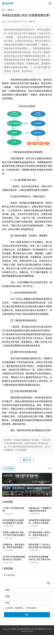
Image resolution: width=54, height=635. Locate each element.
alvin (4, 21)
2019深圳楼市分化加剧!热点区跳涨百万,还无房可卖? (14, 521)
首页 (3, 10)
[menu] (50, 3)
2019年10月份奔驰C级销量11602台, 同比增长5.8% (14, 558)
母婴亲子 (32, 21)
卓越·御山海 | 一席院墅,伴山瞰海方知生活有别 (40, 509)
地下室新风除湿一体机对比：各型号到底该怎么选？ (39, 534)
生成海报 (10, 468)
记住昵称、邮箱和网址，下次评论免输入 (21, 608)
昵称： (8, 590)
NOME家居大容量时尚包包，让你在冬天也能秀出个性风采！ (39, 521)
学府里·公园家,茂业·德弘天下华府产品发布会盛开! (14, 533)
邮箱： (8, 596)
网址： (8, 603)
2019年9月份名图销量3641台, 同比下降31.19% (40, 558)
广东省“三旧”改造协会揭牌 (13, 509)
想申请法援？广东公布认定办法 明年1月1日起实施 (40, 546)
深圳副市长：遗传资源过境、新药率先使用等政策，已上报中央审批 (13, 546)
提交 (27, 615)
